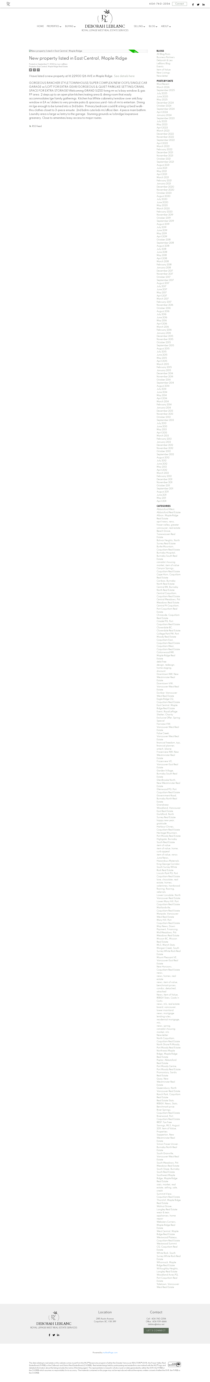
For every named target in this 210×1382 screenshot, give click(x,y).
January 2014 (164, 408)
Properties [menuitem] (53, 26)
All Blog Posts (163, 54)
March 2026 (163, 87)
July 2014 (161, 389)
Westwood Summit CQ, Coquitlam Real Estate (167, 1247)
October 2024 (164, 106)
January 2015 (164, 370)
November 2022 (165, 137)
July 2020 (162, 199)
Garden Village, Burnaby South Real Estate (167, 774)
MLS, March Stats (166, 945)
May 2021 (162, 171)
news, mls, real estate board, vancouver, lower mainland (168, 1007)
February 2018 (164, 265)
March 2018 (163, 261)
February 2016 (164, 330)
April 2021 (162, 174)
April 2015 (162, 361)
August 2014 (163, 386)
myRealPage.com (110, 1353)
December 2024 (165, 103)
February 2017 (164, 302)
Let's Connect (156, 1330)
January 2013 (164, 442)
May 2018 (162, 255)
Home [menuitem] (40, 26)
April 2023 (162, 128)
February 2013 (164, 439)
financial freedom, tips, (169, 743)
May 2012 (162, 467)
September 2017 (165, 280)
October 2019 (164, 218)
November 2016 (165, 305)
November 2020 (165, 190)
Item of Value (164, 70)
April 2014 (162, 398)
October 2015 (164, 342)
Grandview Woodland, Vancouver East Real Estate (169, 808)
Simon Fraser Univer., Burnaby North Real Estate (168, 1147)
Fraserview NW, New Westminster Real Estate (168, 755)
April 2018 (162, 258)
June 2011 (161, 495)
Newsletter (162, 76)
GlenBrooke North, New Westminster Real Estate (168, 783)
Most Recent (163, 84)
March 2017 (163, 299)
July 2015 (161, 352)
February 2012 (164, 476)
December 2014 (165, 373)
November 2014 (165, 377)
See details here (124, 76)
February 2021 (164, 181)
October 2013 (164, 417)
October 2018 (164, 240)
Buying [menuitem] (69, 26)
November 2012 (165, 448)
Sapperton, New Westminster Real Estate (166, 1138)
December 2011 (164, 479)
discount (161, 671)
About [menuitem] (165, 26)
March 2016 (163, 327)
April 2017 (162, 296)
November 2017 (165, 274)
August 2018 (163, 246)
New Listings (163, 73)
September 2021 (165, 162)
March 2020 (163, 209)
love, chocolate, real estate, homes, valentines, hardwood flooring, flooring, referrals (168, 886)
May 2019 (162, 233)
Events (160, 67)
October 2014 (164, 380)
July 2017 (161, 286)
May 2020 (162, 205)
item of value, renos (167, 855)
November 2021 (165, 156)
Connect (179, 4)
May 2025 (162, 100)
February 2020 (165, 212)
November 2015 (165, 339)
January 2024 (164, 115)
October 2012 (164, 451)
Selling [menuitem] (138, 26)
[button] (193, 4)
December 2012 (165, 445)
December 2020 (165, 187)
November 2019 (165, 215)
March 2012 (163, 473)
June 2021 (162, 168)
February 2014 (164, 405)
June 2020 (162, 202)
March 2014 (163, 402)
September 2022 (166, 140)
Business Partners (166, 57)
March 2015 (163, 364)
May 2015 (162, 358)
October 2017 (164, 277)
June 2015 (162, 355)
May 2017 (162, 293)
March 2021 (163, 177)
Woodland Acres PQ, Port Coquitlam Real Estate (168, 1278)
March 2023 (163, 131)
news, (160, 973)
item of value (163, 845)
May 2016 (162, 321)
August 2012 (163, 458)
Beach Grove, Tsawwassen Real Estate (166, 534)
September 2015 (165, 345)
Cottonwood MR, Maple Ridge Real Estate (166, 655)
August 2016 (163, 311)
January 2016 (164, 333)
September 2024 (166, 109)
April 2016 (162, 324)
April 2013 (162, 433)
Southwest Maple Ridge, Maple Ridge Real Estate (167, 1178)
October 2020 (164, 193)
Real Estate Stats (165, 1101)
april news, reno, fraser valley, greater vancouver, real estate (168, 525)
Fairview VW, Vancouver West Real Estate (168, 727)
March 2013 (163, 436)
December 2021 (165, 153)
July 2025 (162, 93)
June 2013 (162, 426)
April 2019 (162, 237)
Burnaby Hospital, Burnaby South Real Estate (167, 556)
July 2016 (161, 314)
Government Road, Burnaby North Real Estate (167, 799)
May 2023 (162, 125)
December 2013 (165, 411)
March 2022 (163, 146)
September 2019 (165, 221)
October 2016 (164, 308)
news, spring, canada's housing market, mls (166, 1029)
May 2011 (161, 498)
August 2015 (163, 349)
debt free (161, 662)
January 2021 (164, 184)
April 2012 (162, 470)
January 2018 (164, 268)
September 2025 (166, 90)
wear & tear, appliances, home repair (166, 1216)
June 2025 (162, 97)
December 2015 (165, 336)
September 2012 (165, 454)
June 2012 (162, 464)
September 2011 (165, 489)
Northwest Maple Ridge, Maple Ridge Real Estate (167, 1054)
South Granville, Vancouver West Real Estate (168, 1156)
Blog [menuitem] (152, 26)
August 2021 (163, 165)
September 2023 (166, 118)
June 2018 (162, 252)
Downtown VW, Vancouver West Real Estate (168, 686)
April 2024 (162, 112)
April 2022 (162, 143)
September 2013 (165, 420)
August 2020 (163, 196)
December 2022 (165, 134)
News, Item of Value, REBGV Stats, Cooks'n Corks (168, 998)
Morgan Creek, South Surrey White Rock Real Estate (169, 951)
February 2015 (164, 367)
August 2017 (163, 283)
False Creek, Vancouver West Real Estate (168, 736)
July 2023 (162, 121)
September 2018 (165, 243)
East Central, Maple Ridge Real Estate (52, 66)
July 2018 (161, 249)
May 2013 (162, 429)
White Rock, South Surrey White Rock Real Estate (169, 1256)
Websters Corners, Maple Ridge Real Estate (166, 1225)
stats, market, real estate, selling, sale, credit (167, 1188)
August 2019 (163, 224)
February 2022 (164, 149)
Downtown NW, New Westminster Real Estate (168, 677)
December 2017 (165, 271)
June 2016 (162, 318)
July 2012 (161, 461)
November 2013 (165, 414)
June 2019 (162, 230)
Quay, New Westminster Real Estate (166, 1082)
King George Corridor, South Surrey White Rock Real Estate (168, 867)
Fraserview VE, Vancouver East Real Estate (167, 764)
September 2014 (165, 383)
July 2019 (161, 227)
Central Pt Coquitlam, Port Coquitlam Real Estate (168, 609)
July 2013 (161, 423)
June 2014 (162, 392)
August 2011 (163, 492)
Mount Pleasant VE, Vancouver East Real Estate (167, 960)
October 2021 (164, 159)
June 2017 (162, 289)
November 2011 (164, 482)
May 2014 (162, 395)
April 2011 (161, 501)
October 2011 (163, 486)
